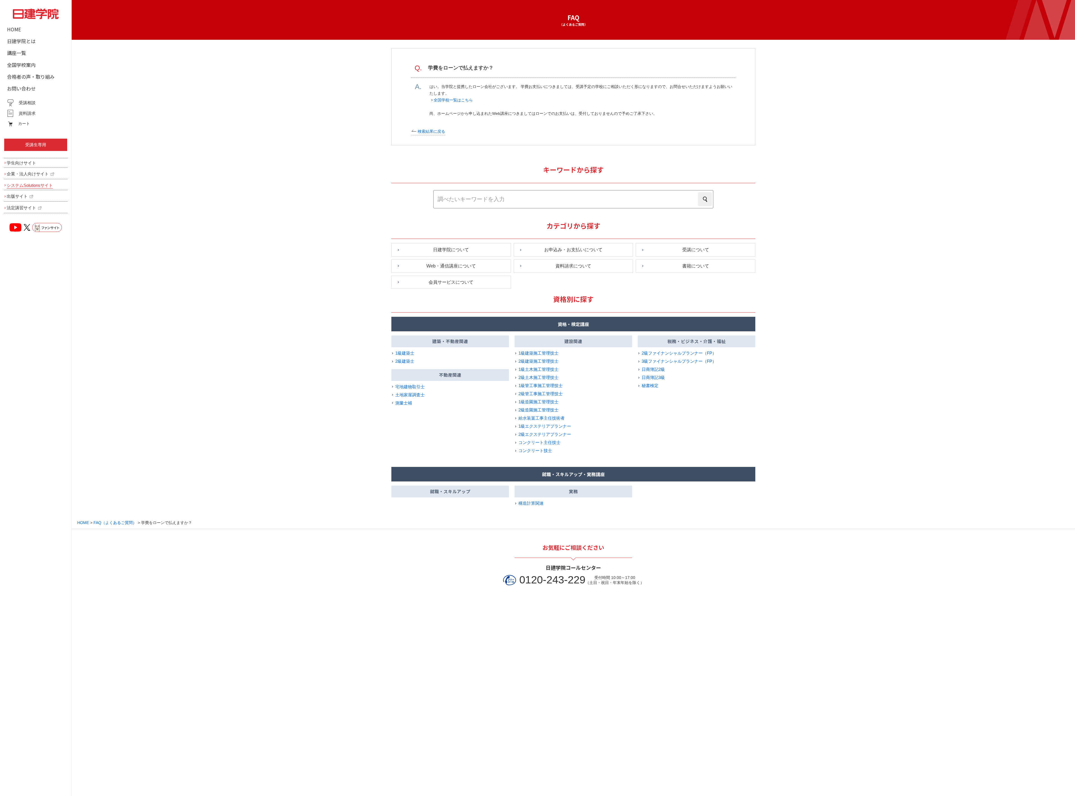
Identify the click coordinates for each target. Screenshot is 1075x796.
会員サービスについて (451, 282)
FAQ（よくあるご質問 (113, 522)
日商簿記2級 (653, 369)
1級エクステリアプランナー (544, 426)
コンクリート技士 (535, 450)
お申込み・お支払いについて (573, 249)
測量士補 (403, 403)
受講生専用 (35, 144)
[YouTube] (16, 227)
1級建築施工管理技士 (538, 353)
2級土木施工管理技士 (538, 377)
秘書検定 (650, 385)
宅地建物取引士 (410, 386)
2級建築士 (404, 361)
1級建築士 (404, 353)
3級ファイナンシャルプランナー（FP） (679, 361)
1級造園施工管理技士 (538, 401)
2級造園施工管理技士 (538, 410)
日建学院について (451, 249)
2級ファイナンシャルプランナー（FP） (679, 353)
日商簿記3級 (653, 377)
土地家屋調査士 (410, 394)
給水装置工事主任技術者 (541, 418)
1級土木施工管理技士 (538, 369)
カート (24, 123)
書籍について (695, 266)
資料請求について (573, 266)
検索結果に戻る (431, 131)
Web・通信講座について (451, 266)
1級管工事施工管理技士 (540, 385)
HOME (83, 522)
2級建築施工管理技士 (538, 361)
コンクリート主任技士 (539, 442)
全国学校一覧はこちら (453, 100)
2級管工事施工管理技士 (540, 393)
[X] (27, 227)
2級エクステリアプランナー (544, 434)
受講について (695, 249)
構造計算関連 (531, 503)
